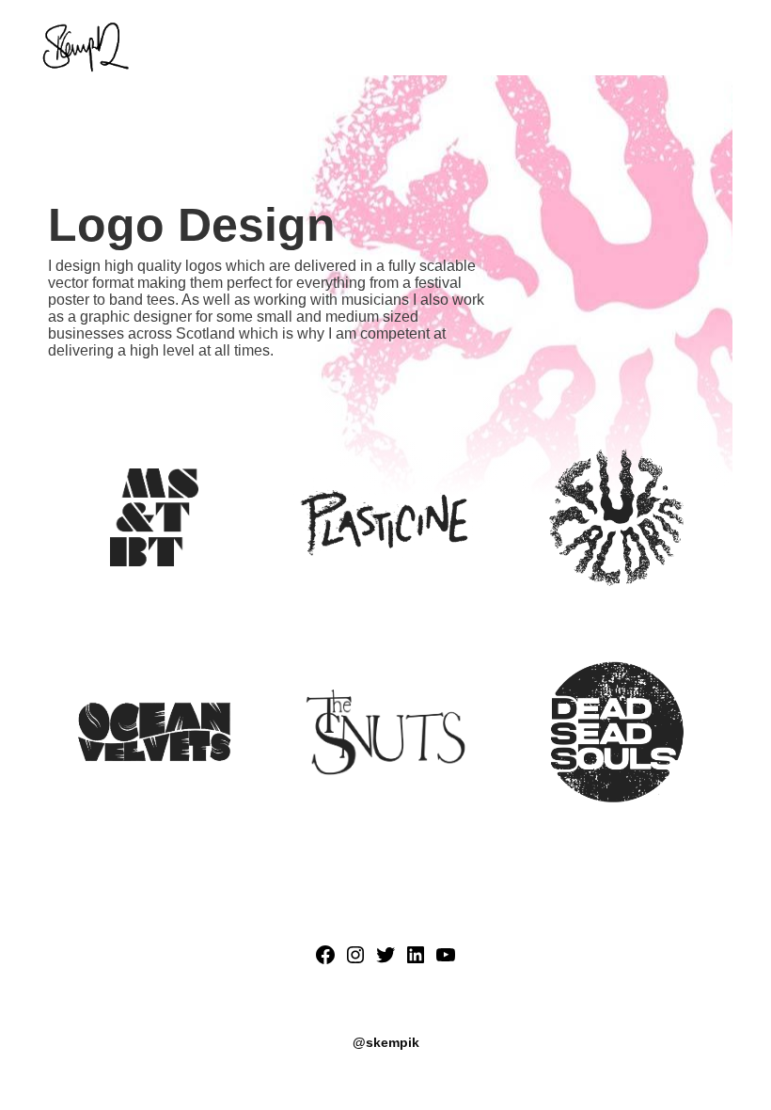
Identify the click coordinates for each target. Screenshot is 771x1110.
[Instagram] (355, 961)
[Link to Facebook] (325, 961)
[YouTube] (445, 961)
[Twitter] (385, 961)
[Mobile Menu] (727, 47)
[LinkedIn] (415, 961)
